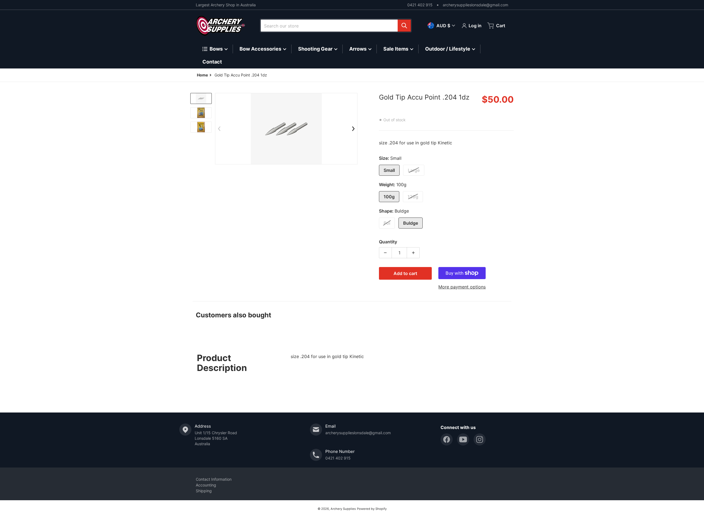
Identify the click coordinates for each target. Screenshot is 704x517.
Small (389, 170)
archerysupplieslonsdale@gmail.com (475, 4)
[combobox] (336, 26)
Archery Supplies (343, 509)
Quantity (388, 241)
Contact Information (214, 479)
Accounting (206, 485)
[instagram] (480, 439)
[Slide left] (219, 129)
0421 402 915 (420, 4)
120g (413, 196)
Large (414, 170)
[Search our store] (404, 26)
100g (389, 196)
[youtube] (463, 439)
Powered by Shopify (372, 509)
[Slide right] (353, 129)
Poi (387, 223)
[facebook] (447, 439)
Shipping (204, 490)
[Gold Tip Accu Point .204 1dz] (201, 98)
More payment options (462, 287)
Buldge (410, 223)
